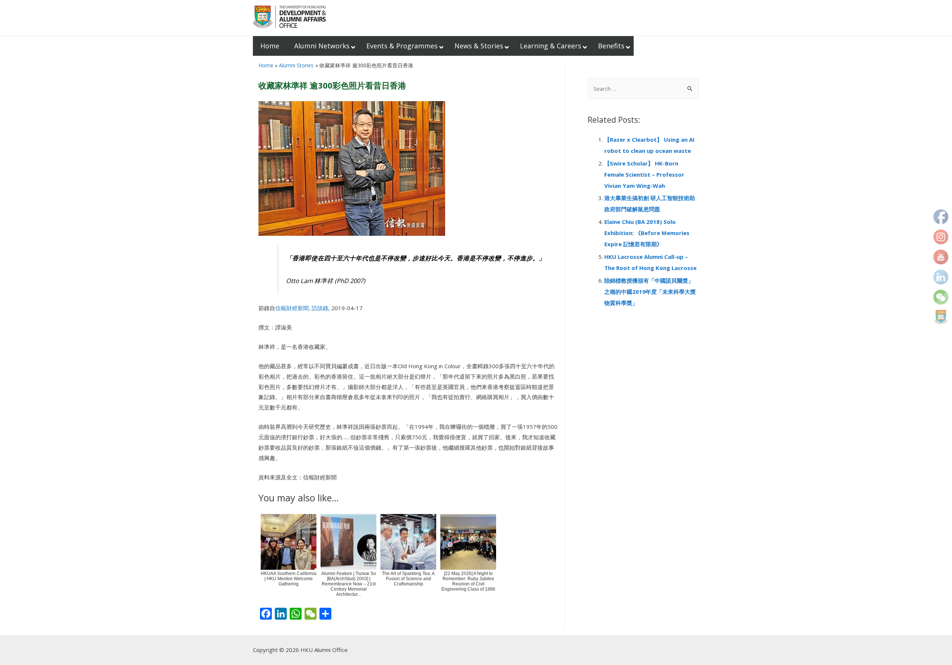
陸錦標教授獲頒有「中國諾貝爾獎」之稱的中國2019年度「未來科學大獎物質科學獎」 (650, 291)
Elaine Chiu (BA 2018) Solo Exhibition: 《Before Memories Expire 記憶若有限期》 (646, 233)
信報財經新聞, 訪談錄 (301, 308)
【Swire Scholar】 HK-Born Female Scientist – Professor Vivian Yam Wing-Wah (644, 174)
